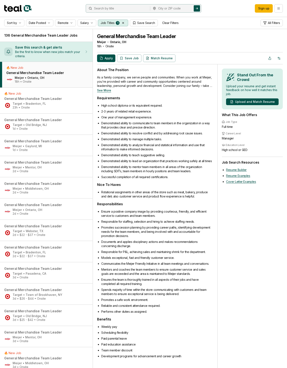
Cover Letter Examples (241, 181)
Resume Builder (236, 170)
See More (104, 90)
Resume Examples (238, 175)
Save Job (132, 58)
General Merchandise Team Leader (136, 36)
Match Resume (162, 58)
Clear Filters (170, 23)
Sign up (263, 8)
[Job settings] (279, 58)
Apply (109, 58)
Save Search (146, 23)
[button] (123, 23)
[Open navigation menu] (278, 8)
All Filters (274, 23)
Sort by (12, 23)
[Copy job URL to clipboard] (270, 58)
